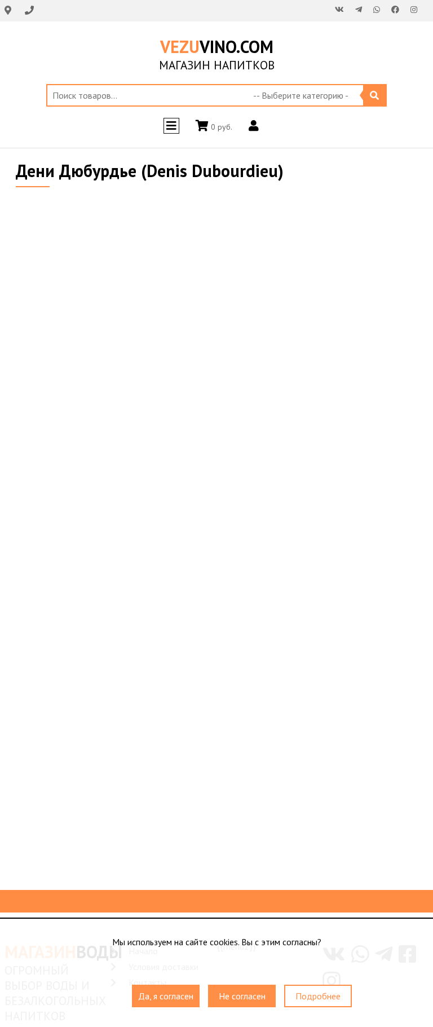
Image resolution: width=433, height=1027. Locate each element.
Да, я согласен (165, 996)
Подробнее (318, 996)
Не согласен (242, 996)
